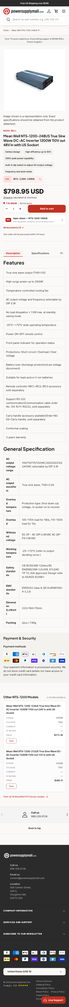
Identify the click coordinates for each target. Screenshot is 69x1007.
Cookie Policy (42, 995)
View (11, 741)
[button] (56, 11)
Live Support (55, 1000)
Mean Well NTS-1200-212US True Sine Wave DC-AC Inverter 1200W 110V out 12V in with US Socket (33, 755)
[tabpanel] (34, 443)
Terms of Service (44, 981)
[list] (34, 80)
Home (6, 30)
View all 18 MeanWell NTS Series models (24, 796)
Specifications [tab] (40, 253)
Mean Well (9, 130)
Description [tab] (13, 253)
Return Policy (42, 991)
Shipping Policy (43, 984)
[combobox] (34, 19)
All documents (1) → (13, 227)
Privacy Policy (58, 991)
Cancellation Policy (45, 988)
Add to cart (47, 208)
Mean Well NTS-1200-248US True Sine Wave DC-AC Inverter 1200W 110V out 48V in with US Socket (27, 30)
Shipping (7, 197)
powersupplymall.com (20, 982)
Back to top (34, 828)
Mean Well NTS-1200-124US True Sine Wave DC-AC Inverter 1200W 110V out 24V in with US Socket (33, 709)
